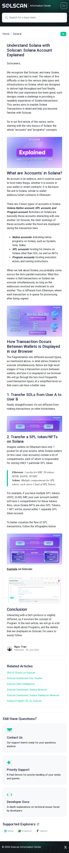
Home (6, 34)
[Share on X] (63, 34)
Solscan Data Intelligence (20, 684)
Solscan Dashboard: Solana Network (27, 689)
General (17, 34)
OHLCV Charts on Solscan (21, 672)
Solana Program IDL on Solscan (24, 701)
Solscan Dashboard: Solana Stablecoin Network (33, 695)
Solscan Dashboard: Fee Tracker (24, 678)
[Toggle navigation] (64, 6)
